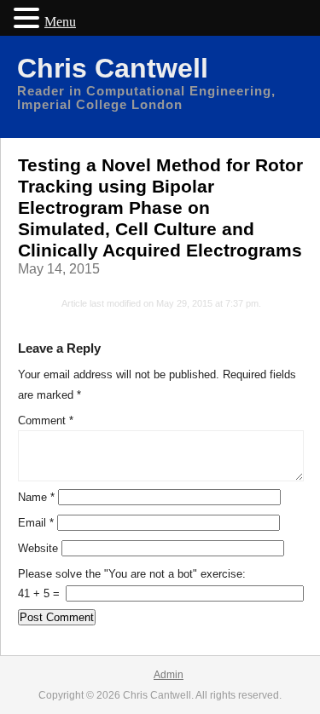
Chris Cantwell (112, 68)
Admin (168, 675)
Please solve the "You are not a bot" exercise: (132, 573)
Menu (60, 21)
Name (36, 497)
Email (36, 522)
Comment (45, 420)
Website (38, 548)
